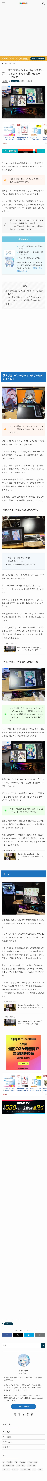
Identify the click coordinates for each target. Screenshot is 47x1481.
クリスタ (15, 1469)
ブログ (7, 1447)
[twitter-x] (15, 1414)
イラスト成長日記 (8, 1466)
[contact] (31, 1414)
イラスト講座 (31, 1466)
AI (3, 1462)
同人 (34, 1469)
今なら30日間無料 (38, 59)
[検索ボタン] (43, 3)
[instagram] (19, 1414)
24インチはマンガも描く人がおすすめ (26, 300)
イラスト (8, 1437)
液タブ (40, 1469)
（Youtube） (9, 254)
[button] (7, 1335)
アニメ (7, 1432)
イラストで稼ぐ (32, 1462)
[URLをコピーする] (40, 1335)
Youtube (22, 1462)
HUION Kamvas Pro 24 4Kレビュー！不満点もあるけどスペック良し (30, 856)
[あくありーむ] (23, 3)
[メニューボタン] (3, 3)
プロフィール (23, 1406)
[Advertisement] (23, 31)
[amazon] (27, 1414)
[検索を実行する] (43, 1345)
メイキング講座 (25, 1469)
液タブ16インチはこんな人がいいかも (26, 297)
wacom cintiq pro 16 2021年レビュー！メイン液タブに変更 (29, 649)
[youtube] (23, 1414)
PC (16, 1462)
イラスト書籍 (20, 1466)
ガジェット (15, 81)
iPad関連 (9, 1462)
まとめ (10, 304)
